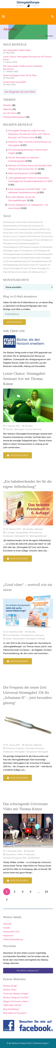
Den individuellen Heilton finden (17, 50)
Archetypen (37, 226)
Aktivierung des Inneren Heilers (16, 222)
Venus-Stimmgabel (40, 268)
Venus (27, 268)
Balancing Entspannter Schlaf (21, 173)
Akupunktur (36, 222)
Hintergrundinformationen (14, 117)
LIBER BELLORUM (12, 1005)
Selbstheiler (30, 254)
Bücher (7, 233)
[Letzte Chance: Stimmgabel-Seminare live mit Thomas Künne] (28, 405)
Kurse (39, 240)
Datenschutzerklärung (13, 939)
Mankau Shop (9, 989)
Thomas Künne (30, 265)
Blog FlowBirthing (10, 1009)
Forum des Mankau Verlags (15, 993)
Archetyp (26, 226)
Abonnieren (14, 322)
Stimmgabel (13, 258)
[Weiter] (6, 899)
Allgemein (7, 109)
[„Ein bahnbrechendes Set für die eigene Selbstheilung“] (28, 508)
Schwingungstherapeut (13, 254)
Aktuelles (7, 105)
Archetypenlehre (10, 229)
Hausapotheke (22, 533)
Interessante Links (11, 931)
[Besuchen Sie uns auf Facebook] (28, 1025)
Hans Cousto (12, 236)
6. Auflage (10, 533)
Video (6, 272)
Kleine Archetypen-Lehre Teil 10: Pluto (20, 75)
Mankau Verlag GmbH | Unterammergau (30, 1043)
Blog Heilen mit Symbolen (14, 1013)
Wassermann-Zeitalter (21, 272)
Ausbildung (25, 229)
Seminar (9, 429)
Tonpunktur (44, 265)
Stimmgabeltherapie (12, 265)
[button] (3, 16)
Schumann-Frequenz (15, 748)
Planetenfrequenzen (12, 247)
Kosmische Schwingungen (23, 240)
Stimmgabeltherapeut (41, 261)
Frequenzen (29, 854)
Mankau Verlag (9, 986)
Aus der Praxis (9, 113)
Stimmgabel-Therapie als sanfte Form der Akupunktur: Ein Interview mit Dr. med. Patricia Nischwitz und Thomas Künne (28, 134)
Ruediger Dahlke (13, 251)
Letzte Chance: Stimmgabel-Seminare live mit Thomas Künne (24, 378)
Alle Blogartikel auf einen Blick (19, 92)
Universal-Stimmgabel (13, 268)
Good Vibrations (13, 635)
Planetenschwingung (32, 247)
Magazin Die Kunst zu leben (15, 1001)
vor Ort (29, 429)
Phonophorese (10, 243)
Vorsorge (41, 639)
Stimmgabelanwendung (20, 261)
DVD (40, 233)
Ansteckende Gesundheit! (14, 82)
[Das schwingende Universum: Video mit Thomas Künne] (28, 830)
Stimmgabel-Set (21, 536)
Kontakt (6, 928)
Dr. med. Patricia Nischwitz (24, 233)
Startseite (7, 924)
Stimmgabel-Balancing (30, 258)
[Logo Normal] (28, 4)
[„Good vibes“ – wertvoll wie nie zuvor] (28, 611)
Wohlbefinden (34, 858)
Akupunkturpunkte (11, 226)
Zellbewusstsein (38, 272)
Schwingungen (43, 251)
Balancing (37, 229)
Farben (20, 854)
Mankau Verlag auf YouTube (15, 997)
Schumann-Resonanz (34, 748)
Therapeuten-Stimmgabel (37, 752)
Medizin (48, 240)
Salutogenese (28, 251)
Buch (46, 229)
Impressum (8, 935)
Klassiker (38, 236)
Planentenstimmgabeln (28, 243)
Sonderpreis (8, 536)
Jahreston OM (26, 236)
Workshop (37, 429)
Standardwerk (19, 639)
